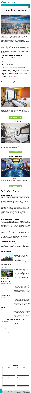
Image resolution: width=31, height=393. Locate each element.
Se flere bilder (15, 108)
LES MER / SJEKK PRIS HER (15, 117)
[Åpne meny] (29, 5)
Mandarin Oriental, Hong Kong (12, 76)
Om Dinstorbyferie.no (19, 392)
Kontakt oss (24, 392)
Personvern (28, 392)
